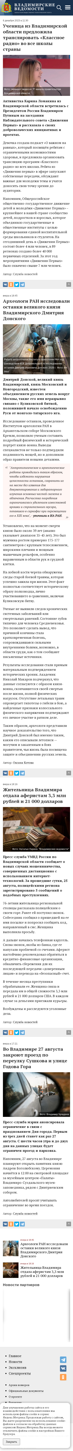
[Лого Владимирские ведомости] (28, 7)
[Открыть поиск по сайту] (59, 9)
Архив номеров (19, 1385)
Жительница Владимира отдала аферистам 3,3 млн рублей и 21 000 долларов (42, 1271)
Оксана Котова (23, 763)
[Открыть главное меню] (68, 9)
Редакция (15, 1402)
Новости (15, 1362)
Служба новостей (25, 1022)
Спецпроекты (20, 1373)
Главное (15, 1356)
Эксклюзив (17, 1367)
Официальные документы (26, 1391)
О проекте (15, 1396)
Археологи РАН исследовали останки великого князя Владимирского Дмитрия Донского (44, 1249)
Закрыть (11, 1441)
